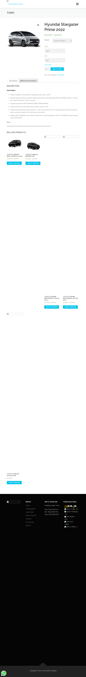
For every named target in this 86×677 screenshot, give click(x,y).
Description (13, 81)
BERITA (28, 526)
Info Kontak (30, 522)
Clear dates (48, 65)
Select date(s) (14, 163)
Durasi (46, 40)
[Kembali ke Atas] (43, 665)
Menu (77, 4)
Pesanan (29, 519)
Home (28, 505)
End (46, 56)
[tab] (13, 81)
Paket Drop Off (31, 515)
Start (46, 46)
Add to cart (57, 69)
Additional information (28, 81)
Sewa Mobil (60, 75)
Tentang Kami (30, 509)
